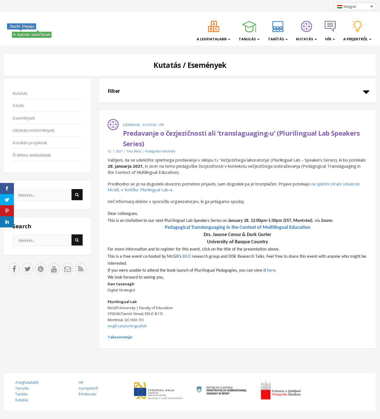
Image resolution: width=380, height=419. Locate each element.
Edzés (18, 105)
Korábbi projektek (30, 142)
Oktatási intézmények (33, 130)
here (271, 270)
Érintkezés (88, 393)
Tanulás (248, 38)
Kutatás (305, 38)
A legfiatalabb (212, 38)
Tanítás (276, 38)
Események (206, 65)
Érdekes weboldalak (32, 155)
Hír (328, 38)
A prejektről (356, 38)
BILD (186, 256)
